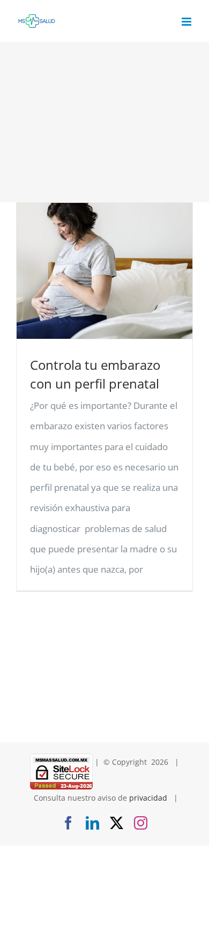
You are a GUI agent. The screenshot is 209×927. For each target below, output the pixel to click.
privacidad (148, 798)
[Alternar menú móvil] (187, 21)
